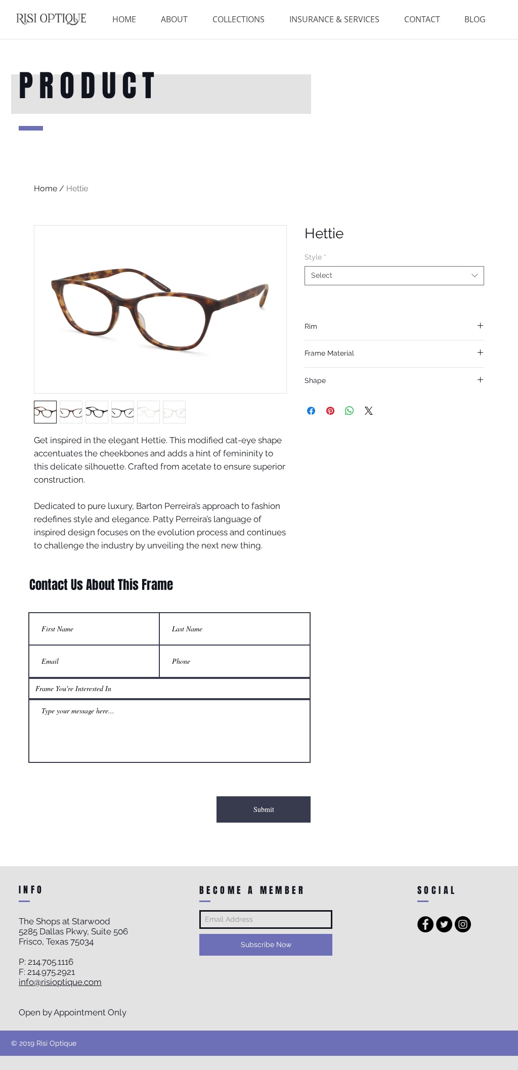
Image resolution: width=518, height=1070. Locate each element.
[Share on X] (369, 411)
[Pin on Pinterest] (330, 411)
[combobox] (394, 275)
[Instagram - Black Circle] (463, 924)
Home (45, 188)
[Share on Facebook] (311, 411)
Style (315, 257)
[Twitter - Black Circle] (444, 924)
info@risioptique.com (60, 982)
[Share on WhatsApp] (349, 411)
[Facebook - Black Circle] (425, 924)
